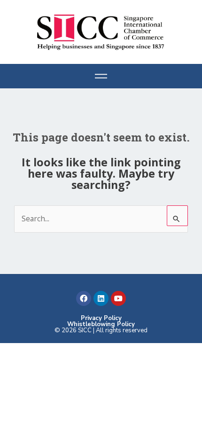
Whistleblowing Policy (101, 324)
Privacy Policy (101, 318)
